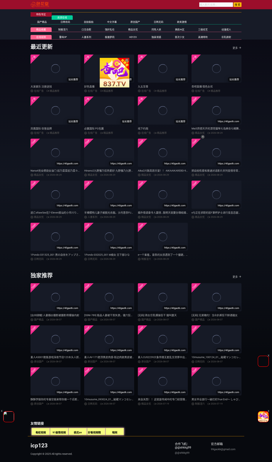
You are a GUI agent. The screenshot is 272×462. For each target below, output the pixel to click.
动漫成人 (226, 29)
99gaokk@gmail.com (223, 449)
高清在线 (62, 17)
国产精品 (42, 22)
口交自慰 (86, 29)
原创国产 (135, 22)
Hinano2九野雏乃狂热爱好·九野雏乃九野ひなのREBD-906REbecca (122, 170)
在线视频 (41, 37)
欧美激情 (182, 22)
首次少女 (179, 37)
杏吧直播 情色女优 (202, 86)
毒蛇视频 (41, 432)
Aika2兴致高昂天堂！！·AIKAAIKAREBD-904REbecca (168, 170)
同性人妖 (156, 29)
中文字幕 (112, 22)
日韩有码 (65, 22)
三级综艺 (203, 29)
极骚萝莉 (110, 37)
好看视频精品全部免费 (101, 432)
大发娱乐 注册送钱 (41, 86)
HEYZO (133, 37)
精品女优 (133, 29)
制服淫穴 (63, 29)
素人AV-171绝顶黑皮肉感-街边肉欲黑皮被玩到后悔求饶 (116, 357)
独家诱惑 (156, 37)
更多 (235, 47)
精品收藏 (41, 29)
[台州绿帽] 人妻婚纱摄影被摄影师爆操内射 (55, 315)
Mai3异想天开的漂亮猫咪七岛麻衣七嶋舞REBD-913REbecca (226, 128)
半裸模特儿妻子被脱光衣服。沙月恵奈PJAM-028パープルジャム (121, 212)
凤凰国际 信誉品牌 (41, 128)
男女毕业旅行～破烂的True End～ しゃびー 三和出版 (222, 399)
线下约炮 (143, 128)
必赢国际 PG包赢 (94, 128)
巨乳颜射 (226, 37)
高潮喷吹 (203, 37)
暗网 (114, 432)
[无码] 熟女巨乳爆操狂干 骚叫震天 (157, 315)
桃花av (78, 432)
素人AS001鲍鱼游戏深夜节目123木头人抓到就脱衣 (60, 357)
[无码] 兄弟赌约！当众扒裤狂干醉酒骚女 (215, 315)
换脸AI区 (179, 29)
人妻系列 (86, 37)
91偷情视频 (59, 432)
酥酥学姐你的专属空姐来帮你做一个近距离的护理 (59, 399)
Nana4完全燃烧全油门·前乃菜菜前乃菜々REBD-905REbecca (65, 170)
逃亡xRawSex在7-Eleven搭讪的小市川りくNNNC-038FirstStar (66, 212)
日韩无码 (158, 22)
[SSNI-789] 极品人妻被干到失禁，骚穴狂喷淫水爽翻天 (115, 315)
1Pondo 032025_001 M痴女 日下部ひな (107, 254)
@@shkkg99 (182, 452)
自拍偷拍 (88, 22)
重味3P (63, 37)
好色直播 (89, 86)
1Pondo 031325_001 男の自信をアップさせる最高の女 (62, 254)
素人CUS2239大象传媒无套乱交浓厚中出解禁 (164, 357)
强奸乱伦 (110, 29)
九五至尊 (143, 86)
